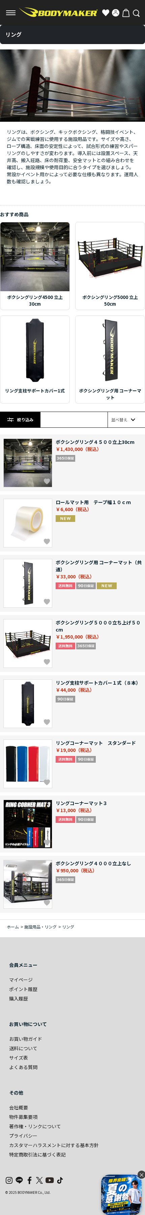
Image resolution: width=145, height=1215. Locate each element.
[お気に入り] (105, 13)
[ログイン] (116, 13)
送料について (23, 1048)
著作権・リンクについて (35, 1126)
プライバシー (23, 1135)
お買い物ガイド (25, 1038)
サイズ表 (18, 1057)
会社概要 (18, 1107)
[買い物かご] (126, 13)
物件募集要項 (23, 1116)
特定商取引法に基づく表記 (37, 1154)
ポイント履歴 (23, 989)
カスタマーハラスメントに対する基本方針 (54, 1145)
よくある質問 (23, 1067)
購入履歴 (18, 998)
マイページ (21, 979)
